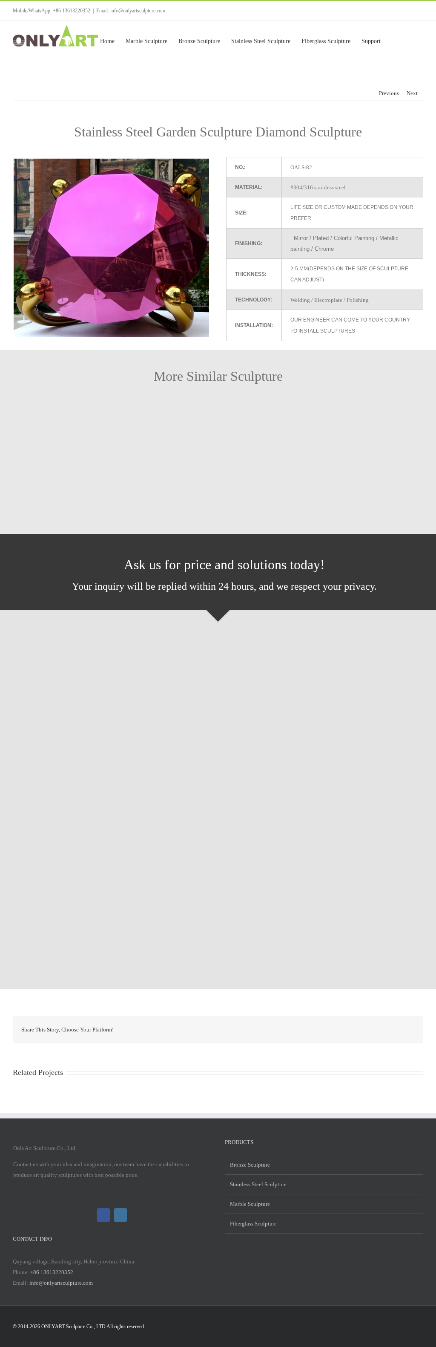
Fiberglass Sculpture (253, 1223)
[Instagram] (120, 1215)
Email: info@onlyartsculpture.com (130, 11)
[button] (409, 41)
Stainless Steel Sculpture (258, 1184)
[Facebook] (103, 1215)
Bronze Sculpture (250, 1165)
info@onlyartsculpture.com (61, 1283)
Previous (389, 93)
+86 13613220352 (51, 1272)
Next (412, 93)
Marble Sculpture (250, 1204)
